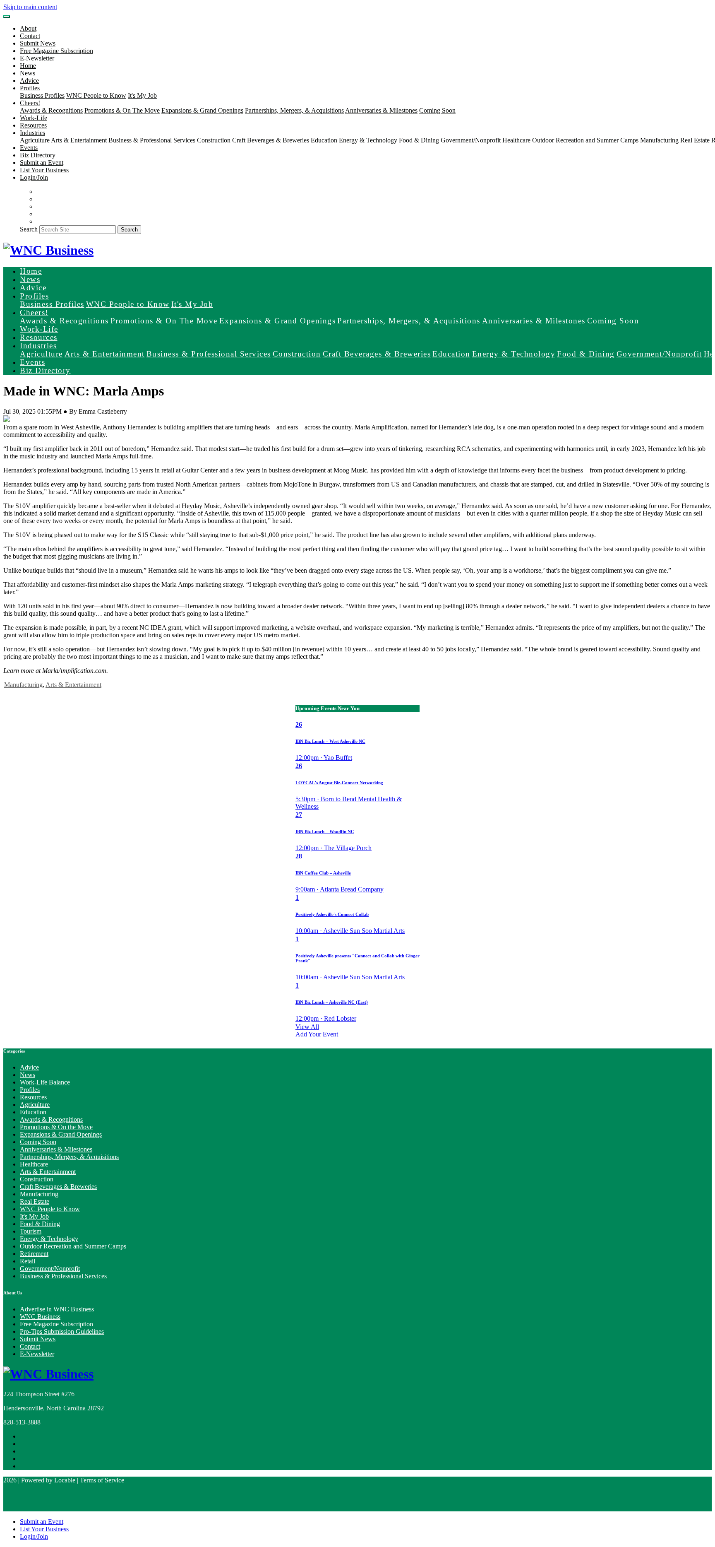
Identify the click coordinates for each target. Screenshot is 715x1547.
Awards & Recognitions (51, 110)
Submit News (37, 43)
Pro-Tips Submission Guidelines (62, 1331)
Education (324, 140)
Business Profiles (42, 95)
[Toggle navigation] (6, 16)
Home (28, 65)
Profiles (30, 1089)
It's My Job (142, 95)
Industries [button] (32, 132)
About (28, 28)
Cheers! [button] (30, 102)
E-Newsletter (37, 58)
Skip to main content (30, 6)
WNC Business (40, 1316)
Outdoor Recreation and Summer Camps (585, 140)
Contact (30, 35)
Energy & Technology (368, 140)
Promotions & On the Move (56, 1126)
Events (29, 147)
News (27, 73)
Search (29, 229)
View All (307, 1026)
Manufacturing (659, 140)
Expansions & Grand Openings (202, 110)
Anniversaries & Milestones (381, 110)
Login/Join (34, 177)
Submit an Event (41, 162)
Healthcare (517, 140)
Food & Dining (419, 140)
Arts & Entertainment (79, 140)
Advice (29, 80)
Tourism (30, 1231)
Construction (213, 140)
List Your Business (44, 169)
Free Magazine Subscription (56, 50)
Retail (27, 1261)
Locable (64, 1480)
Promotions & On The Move (122, 110)
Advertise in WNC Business (57, 1309)
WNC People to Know (96, 95)
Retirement (34, 1253)
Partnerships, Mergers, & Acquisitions (294, 110)
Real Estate (695, 140)
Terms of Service (102, 1480)
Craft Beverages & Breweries (270, 140)
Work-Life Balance (45, 1082)
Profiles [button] (30, 88)
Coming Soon (437, 110)
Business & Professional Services (151, 140)
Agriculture (35, 140)
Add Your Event (316, 1034)
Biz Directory (37, 155)
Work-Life (33, 117)
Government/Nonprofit (471, 140)
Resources (33, 125)
